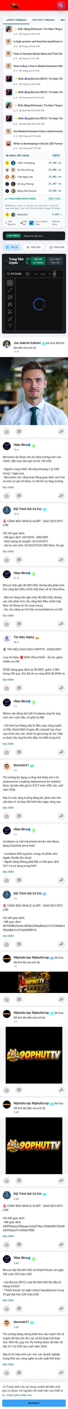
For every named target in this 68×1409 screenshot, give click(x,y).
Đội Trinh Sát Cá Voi (27, 509)
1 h (15, 706)
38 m (16, 642)
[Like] (34, 432)
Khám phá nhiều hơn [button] (19, 1395)
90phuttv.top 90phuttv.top (31, 957)
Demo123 (22, 214)
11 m (16, 351)
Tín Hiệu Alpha (24, 637)
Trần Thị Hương (26, 162)
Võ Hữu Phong (25, 169)
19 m (16, 514)
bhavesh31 (21, 765)
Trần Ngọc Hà (25, 176)
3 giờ (16, 1327)
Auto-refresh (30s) (41, 223)
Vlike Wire (21, 445)
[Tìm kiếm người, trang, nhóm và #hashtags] (61, 6)
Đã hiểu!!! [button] (34, 1403)
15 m (16, 450)
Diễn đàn (24, 223)
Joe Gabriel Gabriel (27, 343)
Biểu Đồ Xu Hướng (38, 261)
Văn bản (35, 247)
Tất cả (14, 247)
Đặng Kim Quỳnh (27, 190)
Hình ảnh (58, 247)
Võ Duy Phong (25, 183)
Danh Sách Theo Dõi (55, 261)
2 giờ (16, 1112)
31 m (16, 578)
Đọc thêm (8, 487)
